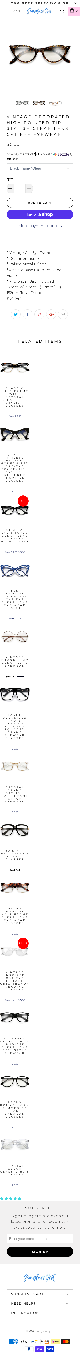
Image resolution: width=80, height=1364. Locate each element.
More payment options (40, 226)
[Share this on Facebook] (27, 314)
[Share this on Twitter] (16, 314)
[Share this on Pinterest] (39, 314)
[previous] (10, 55)
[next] (69, 55)
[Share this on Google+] (51, 314)
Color (12, 159)
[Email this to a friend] (63, 314)
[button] (40, 154)
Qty (10, 179)
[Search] (62, 11)
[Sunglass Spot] (40, 11)
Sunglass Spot (45, 1331)
